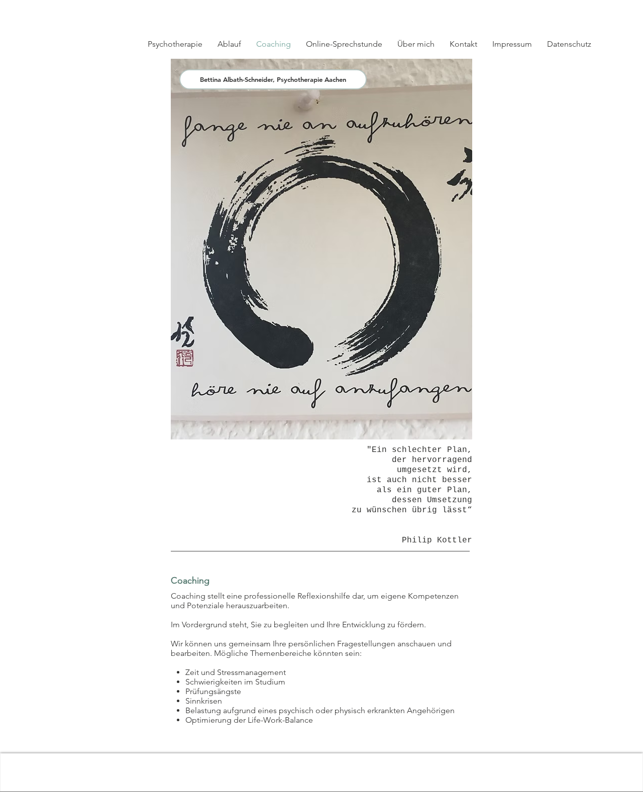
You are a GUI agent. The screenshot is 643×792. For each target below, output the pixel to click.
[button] (554, 11)
